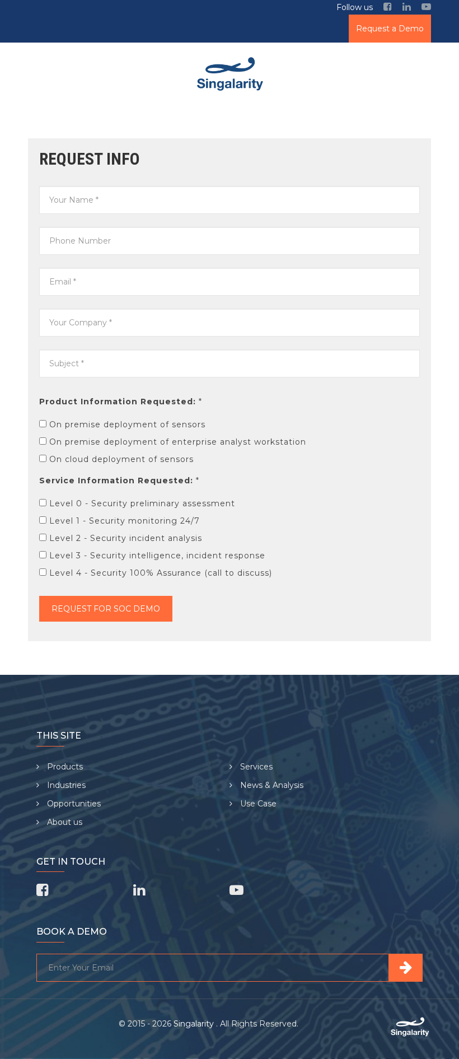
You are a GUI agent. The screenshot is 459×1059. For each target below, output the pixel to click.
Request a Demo (390, 29)
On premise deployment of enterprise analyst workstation (177, 442)
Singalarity (195, 1024)
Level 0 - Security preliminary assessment (142, 503)
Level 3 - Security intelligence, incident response (157, 556)
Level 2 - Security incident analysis (125, 538)
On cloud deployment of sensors (121, 459)
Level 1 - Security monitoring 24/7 (124, 521)
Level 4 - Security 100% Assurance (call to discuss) (160, 573)
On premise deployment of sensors (127, 424)
